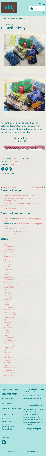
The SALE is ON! (10, 208)
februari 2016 (9, 272)
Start (3, 18)
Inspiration (10, 18)
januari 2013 (9, 365)
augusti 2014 (9, 317)
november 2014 (10, 310)
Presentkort (8, 403)
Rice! (17, 234)
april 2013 (8, 357)
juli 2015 (7, 289)
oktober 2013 (9, 342)
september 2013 (10, 345)
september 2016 (10, 254)
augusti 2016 (9, 257)
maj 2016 (7, 264)
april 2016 (8, 267)
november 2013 (10, 340)
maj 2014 (7, 325)
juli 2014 (7, 320)
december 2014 (10, 307)
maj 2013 (7, 355)
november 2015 (10, 279)
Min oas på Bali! (10, 201)
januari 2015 (9, 305)
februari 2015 (9, 302)
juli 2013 (7, 350)
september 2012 (10, 375)
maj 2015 (7, 294)
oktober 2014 (9, 312)
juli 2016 (7, 259)
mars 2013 (8, 360)
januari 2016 (9, 274)
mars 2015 (8, 300)
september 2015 (10, 284)
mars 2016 (8, 269)
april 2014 (8, 327)
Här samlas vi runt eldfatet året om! (17, 198)
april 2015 (8, 297)
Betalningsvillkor (8, 426)
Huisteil (12, 164)
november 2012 (10, 370)
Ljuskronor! (23, 231)
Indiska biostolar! (17, 229)
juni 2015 (7, 292)
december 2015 (10, 277)
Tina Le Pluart (17, 158)
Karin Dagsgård (10, 231)
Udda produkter (9, 394)
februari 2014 (9, 332)
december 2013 (10, 337)
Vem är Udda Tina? (10, 389)
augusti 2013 (9, 347)
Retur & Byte (7, 429)
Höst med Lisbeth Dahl (35, 187)
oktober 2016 (9, 251)
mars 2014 (8, 330)
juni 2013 (7, 352)
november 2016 (10, 249)
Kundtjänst (7, 414)
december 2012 (10, 368)
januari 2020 (9, 244)
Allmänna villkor (7, 421)
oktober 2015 (9, 282)
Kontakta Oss (7, 419)
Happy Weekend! (9, 187)
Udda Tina (14, 161)
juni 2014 (7, 322)
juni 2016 (7, 262)
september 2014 (10, 315)
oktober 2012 (9, 373)
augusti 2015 (9, 287)
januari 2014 (9, 335)
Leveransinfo (7, 424)
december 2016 (10, 246)
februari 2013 (9, 363)
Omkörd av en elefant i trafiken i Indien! (19, 196)
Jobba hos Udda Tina (11, 408)
